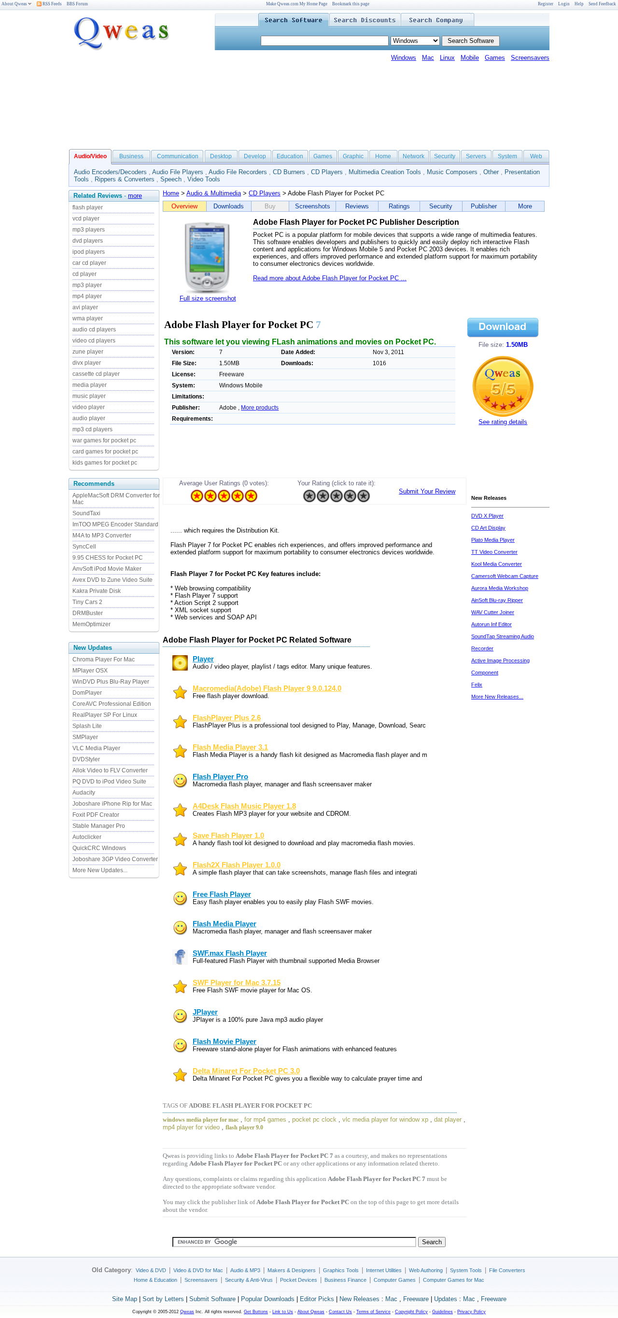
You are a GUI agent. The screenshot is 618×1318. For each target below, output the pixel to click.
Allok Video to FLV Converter (110, 770)
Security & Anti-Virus (249, 1280)
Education (290, 156)
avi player (85, 307)
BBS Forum (77, 3)
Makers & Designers (291, 1270)
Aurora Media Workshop (499, 588)
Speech (171, 179)
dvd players (87, 240)
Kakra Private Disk (96, 591)
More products (260, 407)
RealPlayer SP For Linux (104, 715)
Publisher (484, 206)
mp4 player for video (191, 1127)
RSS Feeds (52, 3)
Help (579, 3)
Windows (403, 57)
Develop (255, 156)
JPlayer (205, 1012)
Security (444, 156)
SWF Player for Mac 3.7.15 (237, 983)
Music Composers (452, 172)
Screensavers (530, 57)
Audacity (83, 792)
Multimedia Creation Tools (385, 172)
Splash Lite (87, 726)
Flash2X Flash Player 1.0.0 (237, 865)
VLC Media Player (96, 748)
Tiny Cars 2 (87, 602)
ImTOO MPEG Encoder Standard (115, 524)
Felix (476, 684)
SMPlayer (85, 737)
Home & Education (155, 1280)
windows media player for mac (201, 1119)
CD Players (327, 172)
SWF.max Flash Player (230, 953)
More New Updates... (99, 870)
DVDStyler (86, 759)
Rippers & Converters (124, 179)
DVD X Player (487, 516)
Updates (445, 1299)
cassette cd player (96, 374)
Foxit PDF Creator (95, 814)
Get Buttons (256, 1311)
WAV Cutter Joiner (492, 612)
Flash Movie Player (224, 1041)
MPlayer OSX (90, 670)
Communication (177, 156)
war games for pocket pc (104, 440)
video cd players (93, 340)
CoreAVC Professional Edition (111, 703)
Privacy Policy (471, 1311)
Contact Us (340, 1311)
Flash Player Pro (220, 777)
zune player (87, 351)
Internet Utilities (384, 1270)
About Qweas (14, 3)
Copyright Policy (411, 1311)
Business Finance (345, 1280)
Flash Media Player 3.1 (230, 747)
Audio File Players (177, 172)
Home (383, 156)
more (135, 195)
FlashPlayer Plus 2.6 (227, 718)
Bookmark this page (350, 3)
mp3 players (88, 229)
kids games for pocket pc (104, 462)
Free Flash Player (222, 894)
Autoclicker (86, 837)
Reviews (357, 206)
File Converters (507, 1270)
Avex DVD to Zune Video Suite (112, 580)
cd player (84, 274)
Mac (428, 57)
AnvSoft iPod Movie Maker (106, 568)
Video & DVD (151, 1270)
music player (89, 396)
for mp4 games (265, 1119)
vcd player (85, 218)
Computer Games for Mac (453, 1280)
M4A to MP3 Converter (101, 535)
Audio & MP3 (245, 1270)
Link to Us (282, 1311)
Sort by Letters (163, 1299)
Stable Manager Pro (98, 826)
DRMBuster (87, 613)
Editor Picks (317, 1299)
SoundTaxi (86, 513)
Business (131, 156)
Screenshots (312, 206)
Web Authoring (426, 1270)
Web (536, 156)
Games (495, 57)
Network (413, 156)
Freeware (416, 1299)
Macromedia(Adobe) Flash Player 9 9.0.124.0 (267, 688)
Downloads (228, 206)
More (525, 206)
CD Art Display (488, 528)
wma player (87, 318)
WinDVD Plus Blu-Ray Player (110, 681)
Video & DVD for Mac (198, 1270)
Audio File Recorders (238, 172)
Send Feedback (602, 3)
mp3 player (87, 285)
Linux (447, 57)
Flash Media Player (224, 924)
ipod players (88, 251)
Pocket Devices (298, 1280)
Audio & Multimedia (213, 193)
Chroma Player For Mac (103, 659)
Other (491, 172)
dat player (448, 1119)
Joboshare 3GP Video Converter (115, 859)
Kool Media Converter (496, 564)
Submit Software (212, 1299)
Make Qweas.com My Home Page (296, 3)
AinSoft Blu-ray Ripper (497, 600)
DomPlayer (87, 692)
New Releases (359, 1299)
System (507, 156)
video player (88, 407)
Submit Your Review (427, 491)
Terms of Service (373, 1311)
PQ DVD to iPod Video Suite (109, 781)
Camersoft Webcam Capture (504, 576)
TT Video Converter (494, 552)
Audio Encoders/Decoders (110, 172)
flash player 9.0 (244, 1127)
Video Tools (203, 179)
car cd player (89, 263)
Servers (476, 156)
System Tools (466, 1270)
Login (564, 3)
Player (203, 659)
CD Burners (289, 172)
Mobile (470, 57)
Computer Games (395, 1280)
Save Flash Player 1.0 (228, 835)
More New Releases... (497, 697)
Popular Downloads (268, 1299)
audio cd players (94, 329)
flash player (87, 207)
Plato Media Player (493, 540)
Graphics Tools (341, 1270)
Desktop (221, 156)
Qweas (187, 1311)
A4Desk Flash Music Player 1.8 (244, 806)
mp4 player (87, 296)
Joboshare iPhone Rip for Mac (112, 803)
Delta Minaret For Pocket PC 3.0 (246, 1071)
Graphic (353, 156)
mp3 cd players (92, 429)
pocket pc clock (314, 1119)
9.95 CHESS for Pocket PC (107, 557)
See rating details (502, 422)
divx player (86, 362)
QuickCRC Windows (99, 848)
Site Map (124, 1299)
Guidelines (442, 1311)
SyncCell (84, 546)
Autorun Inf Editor (491, 624)
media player (89, 385)
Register (545, 3)
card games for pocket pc (105, 451)
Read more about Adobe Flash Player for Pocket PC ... (330, 278)
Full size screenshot (208, 298)
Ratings (399, 206)
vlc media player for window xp (385, 1119)
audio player (88, 418)
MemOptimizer (91, 624)
